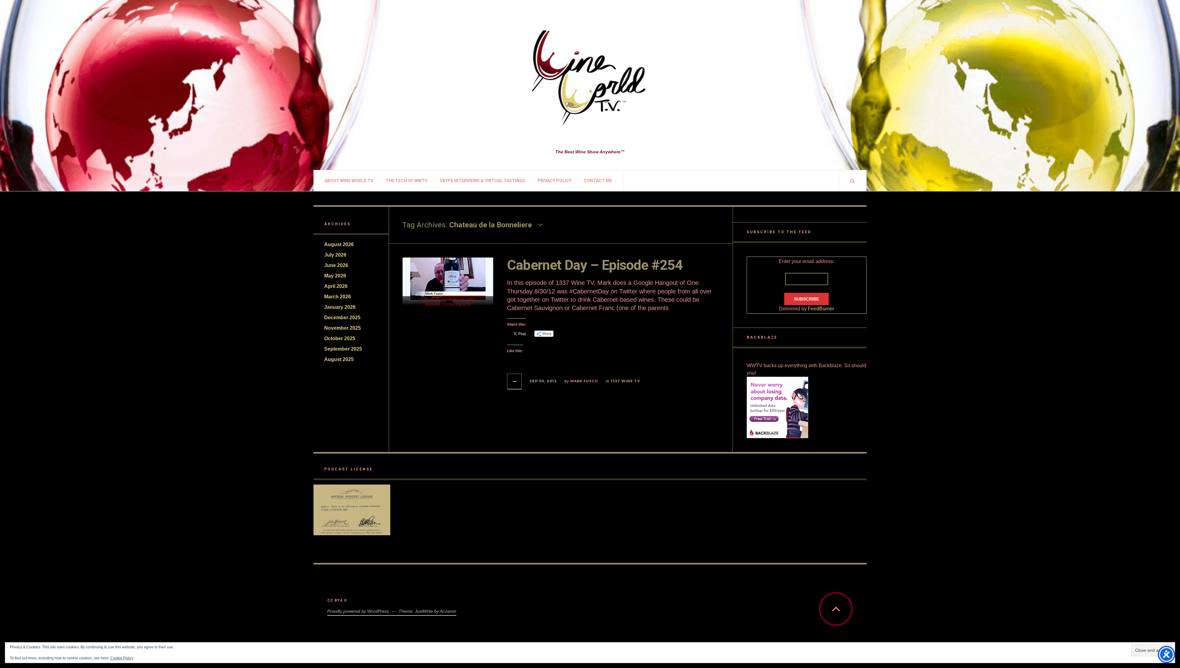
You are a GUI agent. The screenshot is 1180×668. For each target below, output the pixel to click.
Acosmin (448, 611)
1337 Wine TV (625, 381)
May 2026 (335, 275)
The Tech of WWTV (406, 180)
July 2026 (335, 254)
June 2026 (336, 265)
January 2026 (340, 307)
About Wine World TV (348, 180)
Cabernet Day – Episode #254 (594, 265)
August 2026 (339, 244)
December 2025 (342, 317)
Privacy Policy (554, 180)
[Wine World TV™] (590, 78)
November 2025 (342, 328)
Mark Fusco (584, 381)
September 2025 (343, 349)
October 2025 (339, 338)
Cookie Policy (121, 658)
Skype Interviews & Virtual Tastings (482, 180)
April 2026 (336, 286)
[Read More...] (514, 381)
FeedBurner (821, 308)
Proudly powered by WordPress (358, 611)
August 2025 (339, 359)
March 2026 (337, 296)
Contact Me (598, 180)
